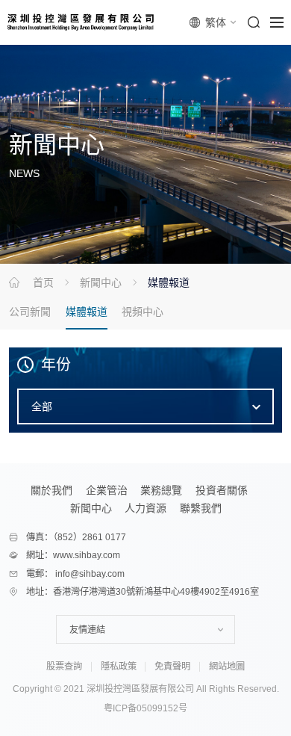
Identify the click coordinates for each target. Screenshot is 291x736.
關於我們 (51, 490)
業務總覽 (161, 490)
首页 (43, 282)
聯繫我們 (201, 508)
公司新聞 (30, 312)
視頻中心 (142, 312)
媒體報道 (86, 312)
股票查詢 (64, 666)
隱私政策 (119, 666)
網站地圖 (227, 666)
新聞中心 (101, 282)
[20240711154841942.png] (82, 22)
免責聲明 (172, 666)
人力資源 (145, 508)
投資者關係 (221, 490)
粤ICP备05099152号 (145, 708)
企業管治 (107, 490)
